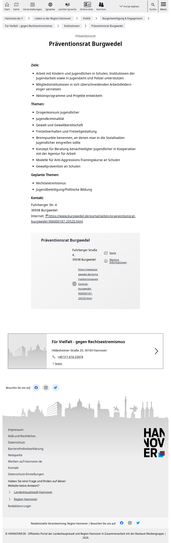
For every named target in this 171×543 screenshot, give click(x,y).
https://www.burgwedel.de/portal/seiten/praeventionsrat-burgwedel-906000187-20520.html (88, 284)
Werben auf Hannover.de (25, 461)
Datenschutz (16, 442)
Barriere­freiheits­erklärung (25, 448)
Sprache (50, 9)
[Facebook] (36, 387)
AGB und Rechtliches (22, 435)
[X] (55, 387)
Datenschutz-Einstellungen (26, 474)
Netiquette (15, 455)
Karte (16, 9)
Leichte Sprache (67, 9)
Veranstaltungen (32, 9)
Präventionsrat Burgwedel (65, 240)
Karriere (101, 9)
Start (7, 9)
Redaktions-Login (19, 505)
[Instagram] (46, 387)
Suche (152, 9)
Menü (163, 9)
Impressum (15, 429)
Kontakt (13, 467)
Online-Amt (86, 9)
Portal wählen (131, 6)
